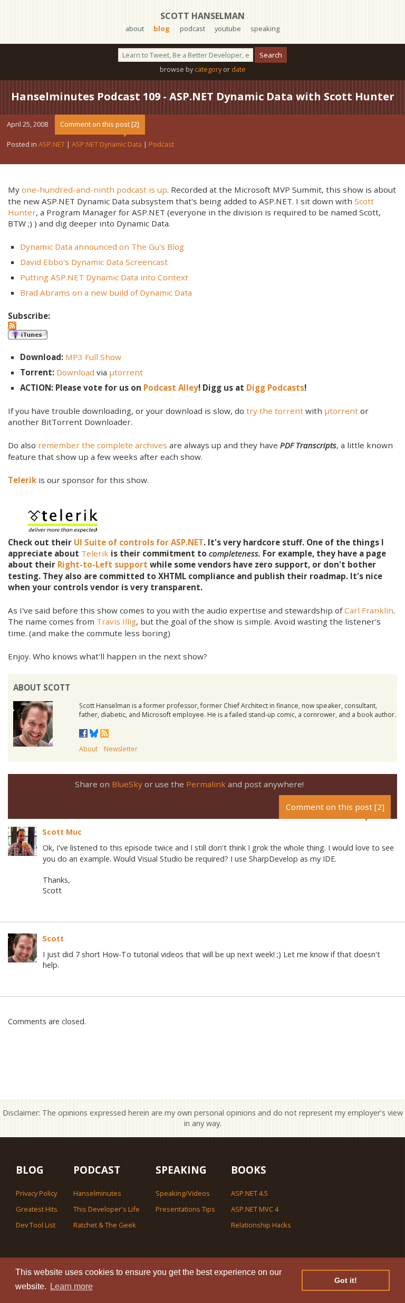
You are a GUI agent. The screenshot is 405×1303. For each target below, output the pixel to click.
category (208, 69)
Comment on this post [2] (99, 124)
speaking (264, 28)
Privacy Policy (36, 1193)
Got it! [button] (345, 1280)
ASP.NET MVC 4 (254, 1209)
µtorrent (126, 372)
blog (161, 28)
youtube (228, 28)
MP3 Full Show (93, 357)
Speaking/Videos (183, 1193)
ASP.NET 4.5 (249, 1193)
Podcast (161, 144)
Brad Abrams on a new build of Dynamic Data (106, 292)
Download (75, 372)
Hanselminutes (97, 1193)
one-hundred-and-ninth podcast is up (94, 189)
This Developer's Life (106, 1209)
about (135, 28)
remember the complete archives (102, 445)
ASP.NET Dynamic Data (107, 144)
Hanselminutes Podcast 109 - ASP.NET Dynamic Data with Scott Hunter (202, 96)
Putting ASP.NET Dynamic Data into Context (104, 277)
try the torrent (274, 410)
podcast (192, 28)
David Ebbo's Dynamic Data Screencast (94, 262)
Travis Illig (116, 621)
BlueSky (127, 784)
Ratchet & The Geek (104, 1225)
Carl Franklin (368, 610)
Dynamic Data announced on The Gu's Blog (102, 246)
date (239, 69)
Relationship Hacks (261, 1225)
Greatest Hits (36, 1209)
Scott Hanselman (202, 16)
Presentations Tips (185, 1209)
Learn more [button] (71, 1286)
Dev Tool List (35, 1225)
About (88, 748)
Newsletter (121, 748)
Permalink (206, 784)
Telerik (95, 553)
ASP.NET (51, 144)
